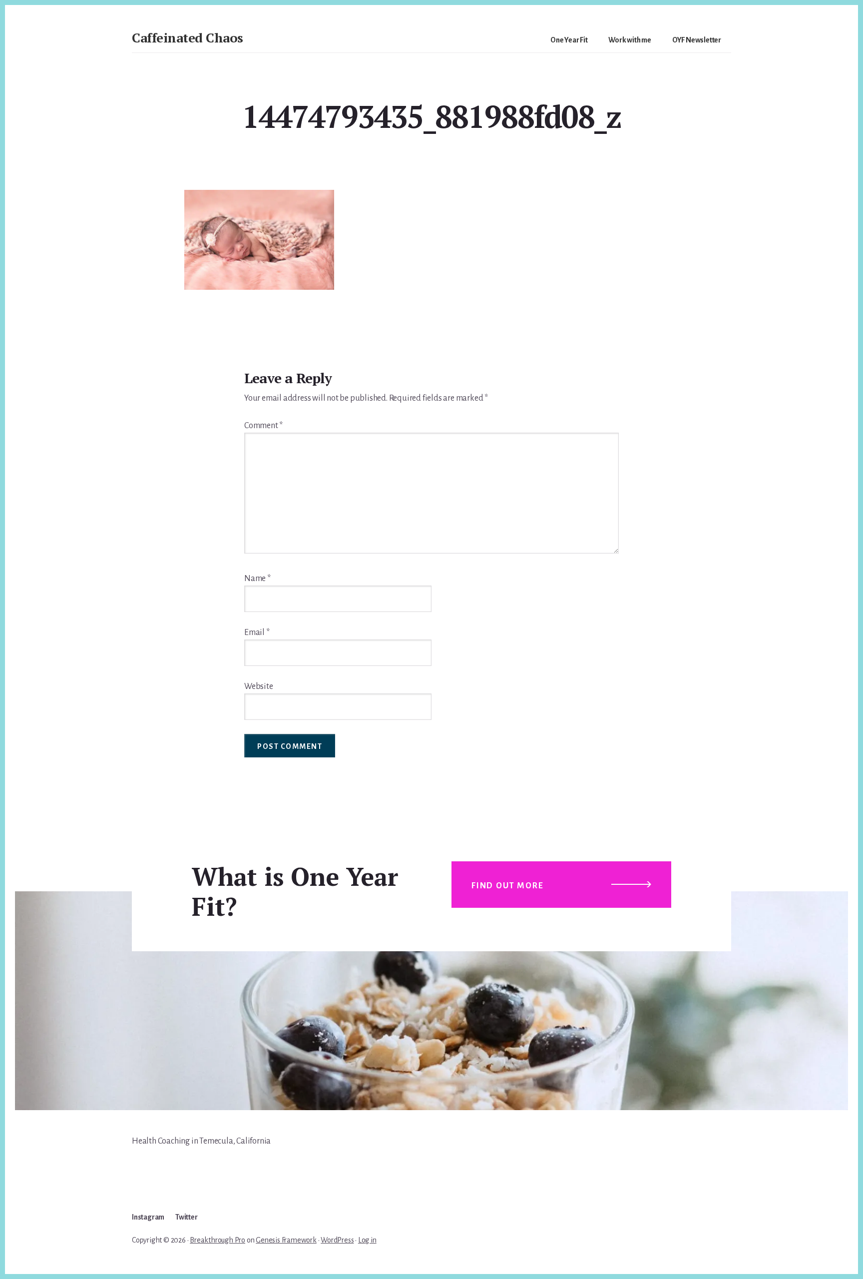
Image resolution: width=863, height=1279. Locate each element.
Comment (263, 425)
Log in (367, 1240)
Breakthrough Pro (217, 1240)
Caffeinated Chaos (187, 37)
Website (258, 686)
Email (257, 632)
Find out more (507, 885)
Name (257, 578)
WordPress (337, 1240)
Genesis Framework (286, 1240)
